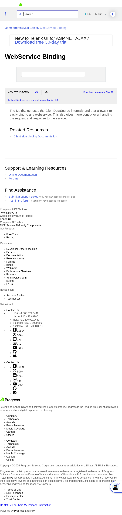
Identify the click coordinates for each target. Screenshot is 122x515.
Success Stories (15, 295)
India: (26, 319)
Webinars (11, 268)
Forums (13, 178)
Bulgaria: (27, 323)
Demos (10, 252)
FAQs (9, 284)
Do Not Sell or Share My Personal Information (25, 505)
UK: (25, 316)
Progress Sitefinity (24, 510)
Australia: (28, 326)
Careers (10, 431)
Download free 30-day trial (41, 42)
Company (11, 416)
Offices (10, 435)
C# (36, 92)
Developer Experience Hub (21, 249)
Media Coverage (15, 428)
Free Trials (12, 234)
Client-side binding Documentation (35, 136)
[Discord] (15, 356)
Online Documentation (23, 174)
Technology (12, 419)
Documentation (15, 255)
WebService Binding (53, 27)
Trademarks (6, 477)
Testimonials (13, 298)
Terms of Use (13, 489)
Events (10, 280)
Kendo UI (5, 219)
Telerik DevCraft (9, 212)
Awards (10, 422)
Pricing (10, 237)
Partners (11, 274)
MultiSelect (30, 27)
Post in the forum (19, 200)
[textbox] (24, 74)
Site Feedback (14, 493)
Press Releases (15, 425)
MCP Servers (7, 225)
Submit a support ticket (23, 196)
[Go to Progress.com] (10, 401)
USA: (25, 313)
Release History (15, 258)
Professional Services (18, 271)
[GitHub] (15, 352)
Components (13, 27)
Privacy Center (14, 496)
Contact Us (12, 310)
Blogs (9, 265)
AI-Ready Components (28, 225)
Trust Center (13, 499)
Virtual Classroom (16, 277)
